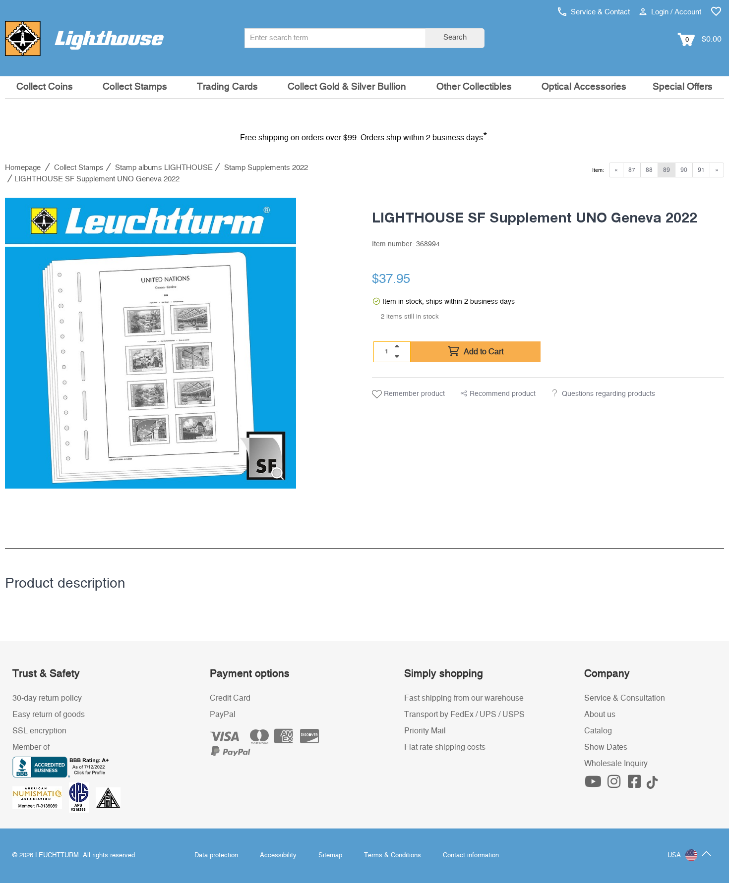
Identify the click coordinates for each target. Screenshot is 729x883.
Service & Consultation (624, 698)
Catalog (598, 731)
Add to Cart (482, 352)
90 (683, 170)
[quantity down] (396, 356)
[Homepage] (84, 38)
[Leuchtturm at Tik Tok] (652, 784)
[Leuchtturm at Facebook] (635, 784)
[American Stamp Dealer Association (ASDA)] (108, 797)
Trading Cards (227, 87)
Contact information (471, 855)
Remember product (413, 393)
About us (599, 714)
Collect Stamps (135, 87)
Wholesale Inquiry (616, 764)
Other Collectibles (474, 87)
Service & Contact (599, 12)
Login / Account (675, 12)
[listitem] (150, 343)
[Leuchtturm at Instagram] (615, 784)
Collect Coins (44, 87)
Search (455, 37)
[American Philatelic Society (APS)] (82, 797)
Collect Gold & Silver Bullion (347, 87)
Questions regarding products (608, 393)
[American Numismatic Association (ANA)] (40, 797)
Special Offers (683, 87)
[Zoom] (277, 473)
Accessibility (278, 855)
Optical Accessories (584, 87)
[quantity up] (396, 346)
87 (631, 170)
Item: (598, 170)
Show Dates (605, 747)
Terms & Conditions (392, 855)
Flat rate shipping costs (445, 747)
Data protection (216, 855)
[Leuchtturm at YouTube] (594, 784)
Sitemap (330, 855)
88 (649, 170)
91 (701, 170)
